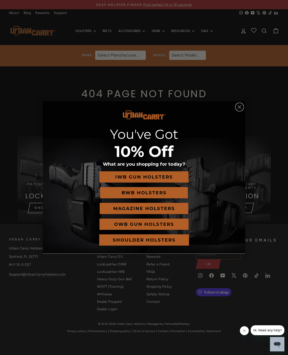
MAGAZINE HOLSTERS (144, 208)
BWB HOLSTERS (144, 192)
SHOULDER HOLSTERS (144, 240)
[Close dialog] (239, 107)
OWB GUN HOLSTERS (144, 224)
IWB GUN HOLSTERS (144, 177)
